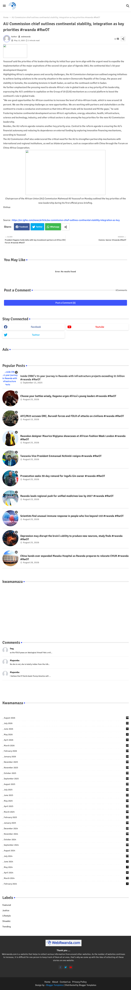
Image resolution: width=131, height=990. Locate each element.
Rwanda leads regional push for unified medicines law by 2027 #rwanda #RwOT (67, 496)
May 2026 (66, 734)
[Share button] (65, 226)
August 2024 (66, 850)
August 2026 (66, 718)
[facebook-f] (60, 967)
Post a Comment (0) (65, 302)
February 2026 (66, 751)
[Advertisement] (65, 608)
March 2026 (66, 745)
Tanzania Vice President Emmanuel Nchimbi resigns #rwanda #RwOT (61, 456)
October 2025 (66, 773)
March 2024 (66, 878)
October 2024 (66, 839)
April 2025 (66, 806)
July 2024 (66, 856)
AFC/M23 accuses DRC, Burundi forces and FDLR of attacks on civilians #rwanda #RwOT (72, 416)
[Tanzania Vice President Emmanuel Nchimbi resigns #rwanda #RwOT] (10, 458)
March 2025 (66, 812)
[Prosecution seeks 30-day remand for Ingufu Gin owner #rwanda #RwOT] (10, 478)
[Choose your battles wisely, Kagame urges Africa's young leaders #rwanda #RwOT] (10, 398)
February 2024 (66, 884)
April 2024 (66, 872)
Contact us (65, 981)
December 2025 (66, 762)
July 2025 (66, 789)
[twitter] (66, 967)
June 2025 (66, 795)
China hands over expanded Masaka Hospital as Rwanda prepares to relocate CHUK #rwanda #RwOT (74, 557)
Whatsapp (54, 227)
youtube (99, 327)
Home (5, 17)
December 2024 (66, 828)
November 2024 (66, 834)
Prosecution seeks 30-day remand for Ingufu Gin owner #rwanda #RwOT (62, 476)
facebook (36, 327)
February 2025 (66, 817)
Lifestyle (6, 915)
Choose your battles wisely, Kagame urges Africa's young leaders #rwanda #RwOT (68, 396)
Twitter (39, 227)
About (55, 981)
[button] (128, 6)
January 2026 (66, 756)
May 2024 (66, 867)
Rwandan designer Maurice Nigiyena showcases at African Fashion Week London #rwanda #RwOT (73, 437)
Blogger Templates (54, 985)
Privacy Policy (79, 981)
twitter (36, 335)
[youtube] (71, 967)
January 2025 (66, 823)
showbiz (6, 921)
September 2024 (66, 845)
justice (5, 910)
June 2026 (66, 729)
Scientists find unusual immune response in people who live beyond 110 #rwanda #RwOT (72, 516)
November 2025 (66, 767)
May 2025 (66, 801)
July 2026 (66, 723)
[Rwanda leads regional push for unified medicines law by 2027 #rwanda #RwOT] (10, 498)
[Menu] (4, 6)
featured (6, 905)
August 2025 (66, 784)
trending (6, 926)
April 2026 (66, 740)
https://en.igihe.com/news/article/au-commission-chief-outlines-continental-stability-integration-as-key (66, 220)
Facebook (23, 227)
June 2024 (66, 861)
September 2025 (66, 778)
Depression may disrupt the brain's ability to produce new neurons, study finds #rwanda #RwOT (71, 537)
